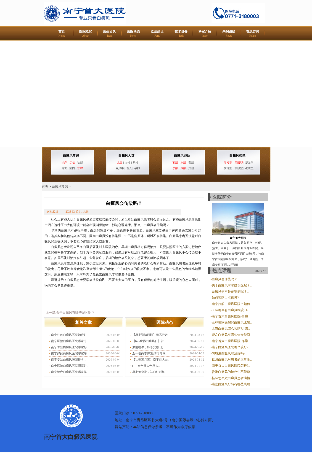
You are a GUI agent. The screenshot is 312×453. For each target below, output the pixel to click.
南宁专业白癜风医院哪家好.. (69, 347)
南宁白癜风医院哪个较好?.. (231, 347)
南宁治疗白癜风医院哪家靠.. (69, 372)
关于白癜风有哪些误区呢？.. (232, 285)
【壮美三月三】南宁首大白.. (150, 359)
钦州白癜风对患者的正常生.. (232, 359)
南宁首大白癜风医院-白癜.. (231, 316)
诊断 (80, 162)
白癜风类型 (238, 155)
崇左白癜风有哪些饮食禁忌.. (232, 335)
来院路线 (228, 33)
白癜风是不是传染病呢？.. (230, 291)
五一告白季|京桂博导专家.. (149, 353)
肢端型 (228, 168)
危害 (64, 168)
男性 (135, 162)
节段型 (239, 168)
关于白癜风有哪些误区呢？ (75, 312)
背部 (191, 162)
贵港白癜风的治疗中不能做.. (232, 372)
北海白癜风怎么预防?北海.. (231, 328)
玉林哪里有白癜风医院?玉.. (231, 310)
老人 (129, 168)
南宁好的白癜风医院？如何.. (232, 304)
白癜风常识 (71, 155)
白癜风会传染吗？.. (225, 279)
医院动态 (133, 33)
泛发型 (249, 162)
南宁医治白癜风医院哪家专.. (69, 341)
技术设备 (181, 33)
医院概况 (85, 33)
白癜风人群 (127, 155)
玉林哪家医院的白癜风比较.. (232, 322)
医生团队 (109, 33)
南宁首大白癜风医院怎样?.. (231, 365)
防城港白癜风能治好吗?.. (229, 353)
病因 (72, 168)
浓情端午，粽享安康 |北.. (148, 347)
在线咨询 (252, 33)
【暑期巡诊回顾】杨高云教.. (150, 335)
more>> (260, 270)
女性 (127, 162)
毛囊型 (249, 168)
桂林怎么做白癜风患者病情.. (232, 378)
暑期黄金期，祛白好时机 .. (149, 372)
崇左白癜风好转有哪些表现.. (232, 384)
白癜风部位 (182, 155)
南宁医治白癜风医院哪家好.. (69, 365)
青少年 (120, 168)
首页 (61, 33)
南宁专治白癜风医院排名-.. (68, 359)
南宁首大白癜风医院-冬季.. (231, 341)
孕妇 (137, 168)
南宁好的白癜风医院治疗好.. (69, 335)
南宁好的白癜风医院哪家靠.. (69, 353)
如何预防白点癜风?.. (226, 297)
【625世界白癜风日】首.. (148, 341)
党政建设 (157, 33)
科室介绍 (204, 33)
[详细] (234, 264)
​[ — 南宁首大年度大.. (146, 365)
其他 (191, 168)
